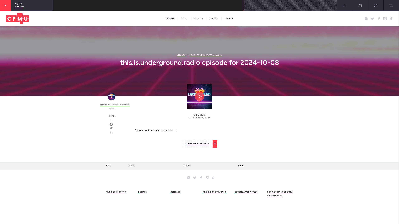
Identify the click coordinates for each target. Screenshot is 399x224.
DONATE (142, 192)
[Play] (5, 5)
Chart (214, 19)
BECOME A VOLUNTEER (246, 192)
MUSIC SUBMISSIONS (116, 192)
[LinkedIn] (112, 132)
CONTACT (175, 192)
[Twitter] (112, 128)
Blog (184, 19)
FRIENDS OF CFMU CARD (214, 192)
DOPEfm (19, 7)
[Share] (112, 120)
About (229, 19)
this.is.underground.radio (204, 55)
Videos (198, 19)
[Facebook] (112, 124)
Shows (170, 19)
